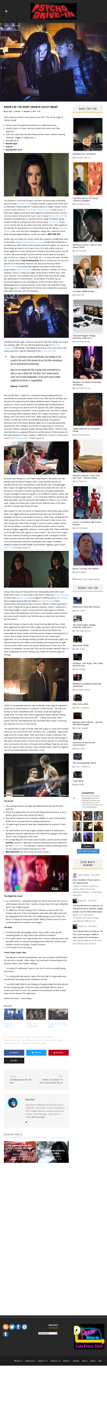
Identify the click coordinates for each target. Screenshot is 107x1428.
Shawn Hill (79, 295)
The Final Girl (80, 250)
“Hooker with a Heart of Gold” (37, 209)
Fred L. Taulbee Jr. (82, 707)
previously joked (24, 269)
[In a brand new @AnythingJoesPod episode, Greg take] (88, 837)
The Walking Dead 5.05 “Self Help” (21, 1079)
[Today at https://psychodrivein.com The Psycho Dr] (77, 826)
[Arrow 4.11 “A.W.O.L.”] (13, 1014)
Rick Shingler (80, 669)
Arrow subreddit (48, 351)
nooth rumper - (89, 875)
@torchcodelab (38, 1117)
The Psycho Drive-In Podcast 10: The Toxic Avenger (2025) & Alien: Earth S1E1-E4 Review (88, 934)
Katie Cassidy (61, 598)
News (84, 1361)
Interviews (76, 1361)
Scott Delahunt (81, 528)
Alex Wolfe (79, 784)
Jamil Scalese (80, 572)
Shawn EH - (87, 900)
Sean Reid (9, 111)
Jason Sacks (80, 748)
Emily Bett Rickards (13, 1040)
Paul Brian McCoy (82, 157)
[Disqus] (36, 1208)
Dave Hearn (80, 610)
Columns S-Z (54, 1361)
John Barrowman (45, 601)
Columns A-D (29, 1361)
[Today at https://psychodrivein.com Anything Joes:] (77, 815)
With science (9, 547)
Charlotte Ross (23, 203)
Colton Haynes (61, 595)
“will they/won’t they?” (20, 438)
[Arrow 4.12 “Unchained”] (36, 1014)
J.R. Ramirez (28, 1040)
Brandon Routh (10, 266)
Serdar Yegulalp (81, 728)
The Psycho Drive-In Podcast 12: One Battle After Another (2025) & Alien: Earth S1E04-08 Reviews (88, 908)
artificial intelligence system (32, 242)
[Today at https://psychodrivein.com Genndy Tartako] (88, 826)
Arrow (7, 1037)
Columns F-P (42, 1361)
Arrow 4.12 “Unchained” (32, 1025)
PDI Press (17, 1361)
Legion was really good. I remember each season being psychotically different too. (86, 917)
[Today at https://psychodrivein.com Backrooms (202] (98, 837)
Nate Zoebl (80, 649)
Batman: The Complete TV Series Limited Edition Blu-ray (51, 1079)
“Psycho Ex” (53, 222)
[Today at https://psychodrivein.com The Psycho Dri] (88, 815)
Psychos (93, 1361)
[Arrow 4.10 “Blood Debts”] (58, 1014)
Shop (100, 1361)
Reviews (17, 111)
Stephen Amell (23, 598)
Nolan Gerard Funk (58, 216)
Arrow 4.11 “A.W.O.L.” (9, 1025)
